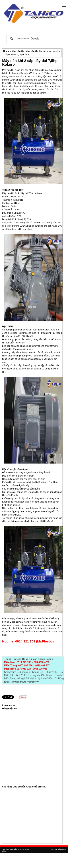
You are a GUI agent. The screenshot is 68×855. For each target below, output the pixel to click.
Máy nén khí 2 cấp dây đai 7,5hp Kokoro (29, 62)
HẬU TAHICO (62, 849)
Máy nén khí (18, 51)
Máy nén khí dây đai (36, 51)
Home (6, 51)
